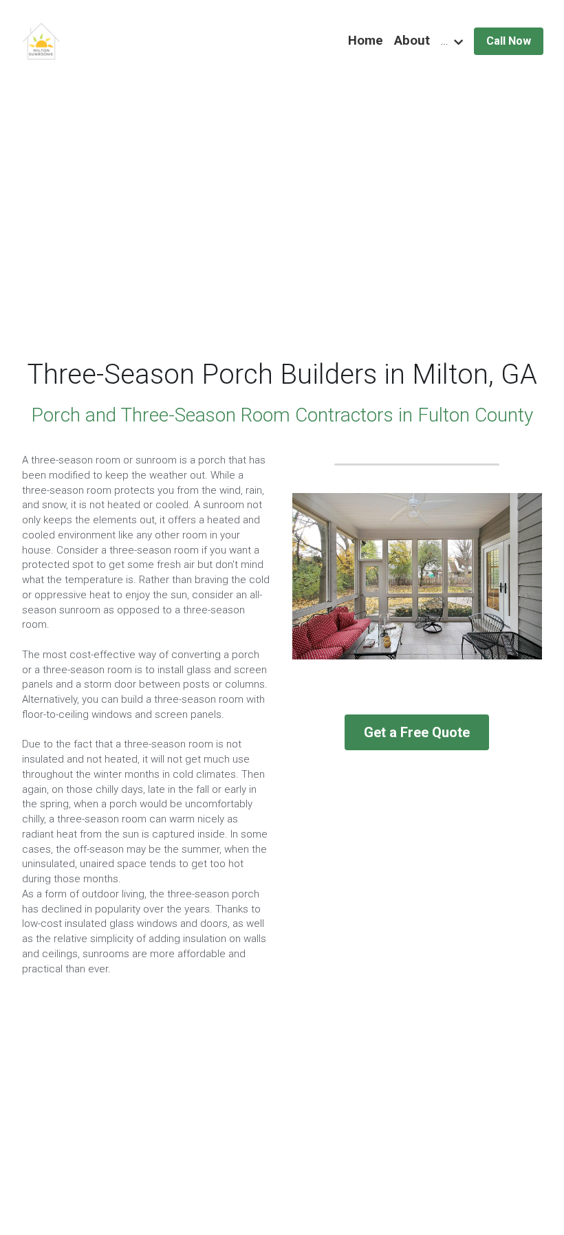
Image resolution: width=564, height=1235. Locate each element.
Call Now (508, 40)
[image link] (41, 40)
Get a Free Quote (417, 732)
